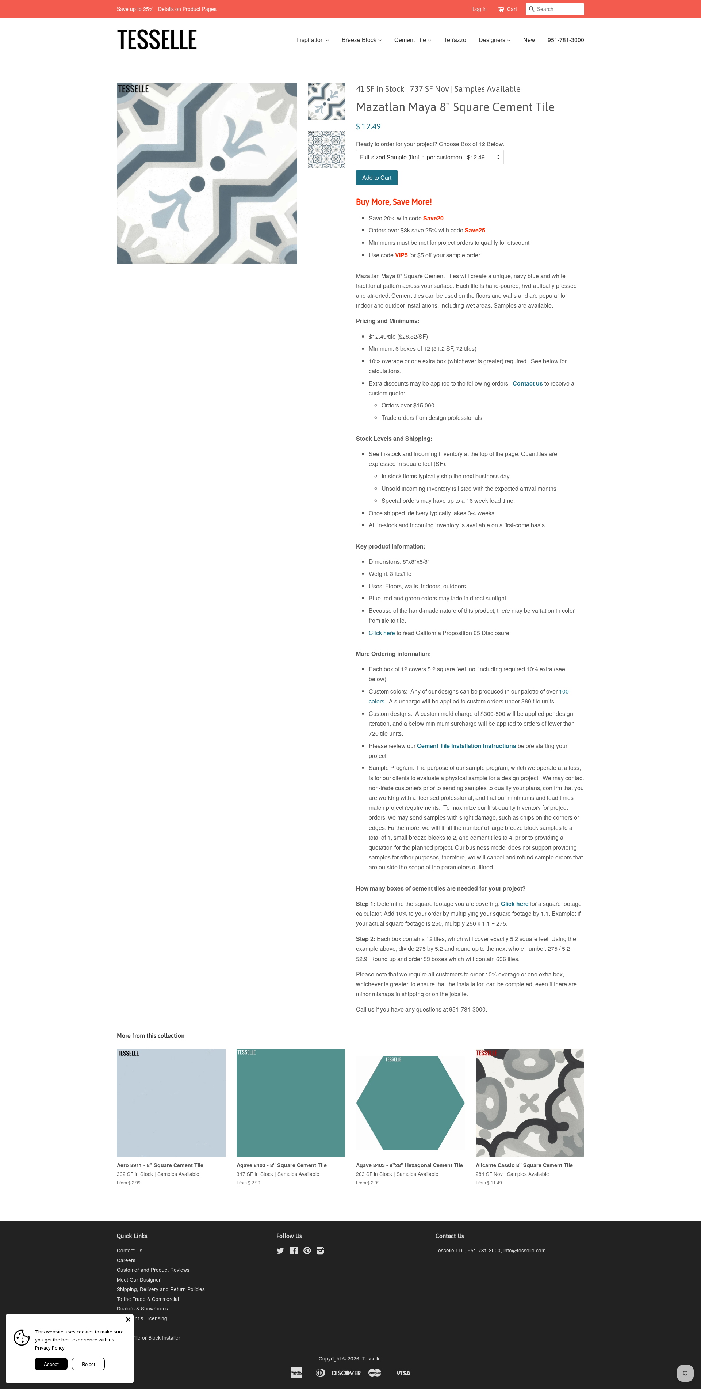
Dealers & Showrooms (142, 1308)
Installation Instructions (483, 745)
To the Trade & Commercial (148, 1298)
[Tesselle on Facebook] (294, 1251)
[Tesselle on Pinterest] (307, 1251)
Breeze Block (360, 39)
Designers (493, 39)
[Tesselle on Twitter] (280, 1251)
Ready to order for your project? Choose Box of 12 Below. (430, 144)
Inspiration (311, 39)
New (529, 39)
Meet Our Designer (139, 1279)
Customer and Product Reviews (153, 1269)
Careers (126, 1260)
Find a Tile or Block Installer (148, 1337)
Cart (512, 8)
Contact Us (129, 1250)
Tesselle (371, 1358)
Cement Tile (411, 39)
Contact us (528, 383)
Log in (479, 8)
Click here (382, 633)
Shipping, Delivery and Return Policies (161, 1289)
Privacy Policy (50, 1347)
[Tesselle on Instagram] (320, 1251)
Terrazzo (455, 39)
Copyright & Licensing (142, 1318)
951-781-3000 (566, 39)
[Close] (128, 1319)
